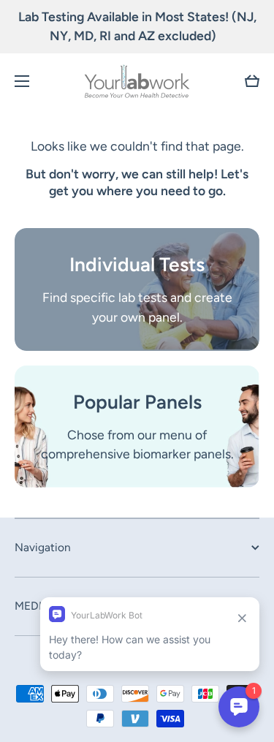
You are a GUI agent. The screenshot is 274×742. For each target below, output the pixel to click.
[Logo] (137, 81)
